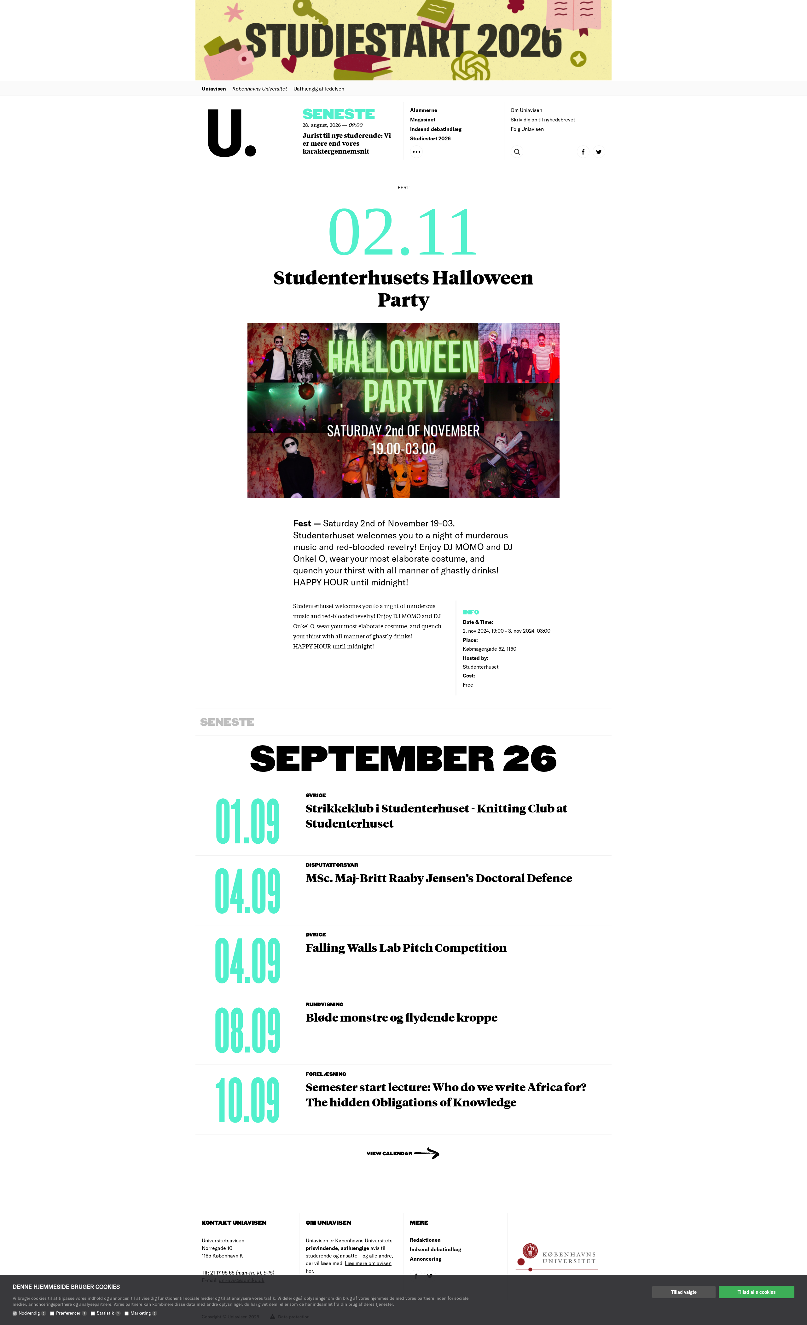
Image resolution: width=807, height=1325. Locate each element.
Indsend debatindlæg (436, 129)
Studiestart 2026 (430, 138)
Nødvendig (31, 1313)
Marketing (143, 1313)
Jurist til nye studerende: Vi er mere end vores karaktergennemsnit (347, 143)
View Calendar (389, 1154)
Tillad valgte (684, 1292)
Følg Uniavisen (527, 129)
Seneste (339, 114)
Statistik (108, 1313)
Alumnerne (423, 110)
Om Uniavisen (526, 110)
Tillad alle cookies (756, 1292)
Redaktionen (425, 1240)
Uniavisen (214, 88)
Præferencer (70, 1313)
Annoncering (425, 1259)
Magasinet (422, 119)
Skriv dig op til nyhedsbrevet (543, 119)
